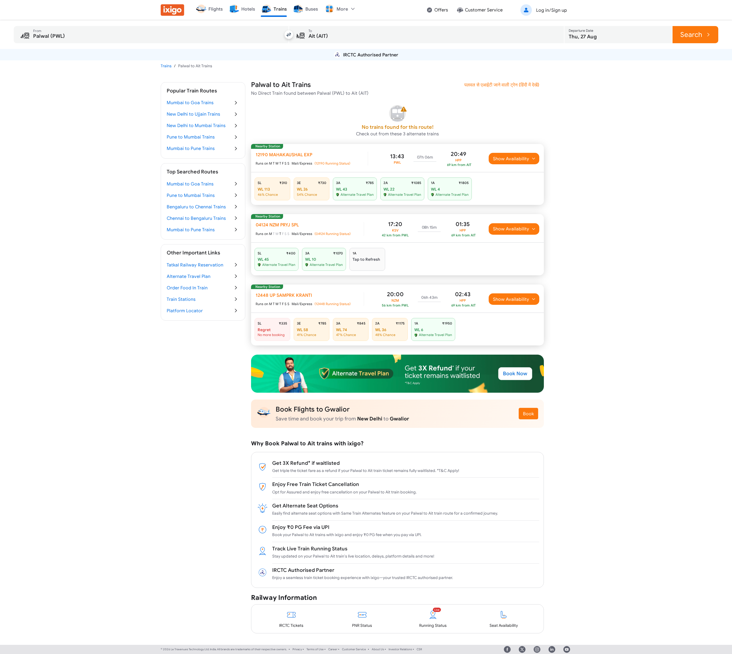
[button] (542, 10)
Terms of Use (315, 649)
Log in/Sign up (551, 10)
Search (691, 34)
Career (332, 649)
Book (528, 413)
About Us (378, 649)
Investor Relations (400, 649)
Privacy (297, 649)
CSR (419, 649)
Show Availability (511, 158)
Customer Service (354, 649)
